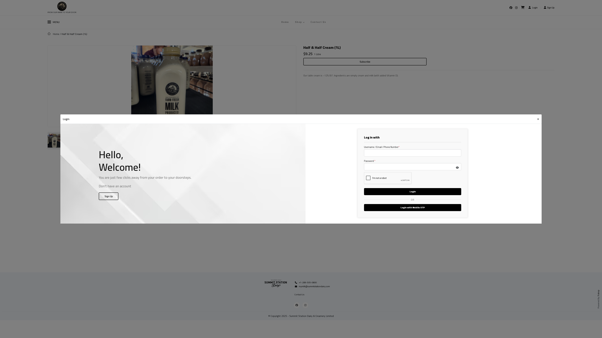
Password (369, 161)
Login (413, 191)
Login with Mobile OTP (413, 207)
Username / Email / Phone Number (381, 147)
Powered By (598, 299)
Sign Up (109, 196)
